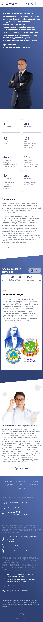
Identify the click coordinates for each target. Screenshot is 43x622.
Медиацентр (10, 485)
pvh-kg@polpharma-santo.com (17, 591)
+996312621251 (16, 508)
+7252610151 (15, 546)
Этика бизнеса (32, 485)
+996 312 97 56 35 (17, 586)
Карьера (21, 485)
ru (38, 4)
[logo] (11, 3)
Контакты (21, 488)
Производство (20, 481)
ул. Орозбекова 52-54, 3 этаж (17, 503)
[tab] (34, 278)
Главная (8, 481)
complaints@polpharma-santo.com (18, 551)
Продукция (33, 481)
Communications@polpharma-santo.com (20, 514)
